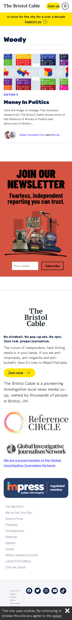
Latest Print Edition (18, 561)
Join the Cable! (15, 567)
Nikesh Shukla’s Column (21, 555)
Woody (55, 134)
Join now (15, 372)
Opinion (10, 543)
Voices (9, 549)
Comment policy (15, 592)
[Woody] (10, 135)
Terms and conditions (15, 605)
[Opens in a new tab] (36, 423)
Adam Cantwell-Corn (32, 134)
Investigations (14, 531)
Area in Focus (14, 518)
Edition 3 (11, 94)
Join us (53, 6)
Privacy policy (13, 598)
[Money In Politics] (36, 96)
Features (11, 537)
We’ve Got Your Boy (18, 512)
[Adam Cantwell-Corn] (6, 135)
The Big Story (14, 506)
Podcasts (11, 525)
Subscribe (52, 266)
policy (57, 616)
